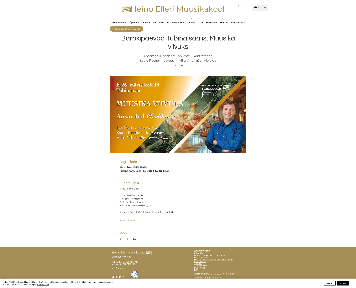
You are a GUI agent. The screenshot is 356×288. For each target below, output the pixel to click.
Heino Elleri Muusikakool (177, 9)
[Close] (352, 283)
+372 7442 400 (128, 264)
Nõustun (343, 283)
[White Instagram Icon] (123, 277)
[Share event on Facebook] (120, 239)
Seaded (329, 283)
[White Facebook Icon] (116, 277)
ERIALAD (198, 253)
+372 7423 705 (131, 262)
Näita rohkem (127, 220)
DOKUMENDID (201, 257)
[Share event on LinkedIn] (134, 239)
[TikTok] (113, 277)
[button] (239, 6)
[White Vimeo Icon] (119, 277)
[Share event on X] (127, 239)
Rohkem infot (43, 284)
